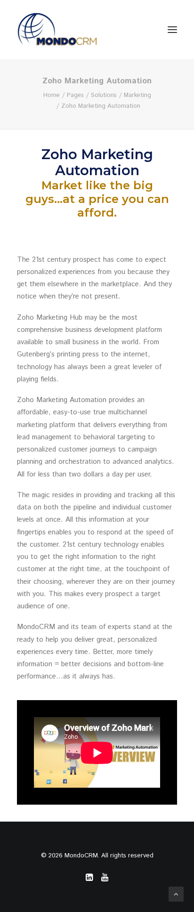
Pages (75, 95)
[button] (172, 29)
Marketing (137, 95)
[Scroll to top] (176, 894)
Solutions (104, 95)
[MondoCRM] (57, 29)
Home (51, 95)
